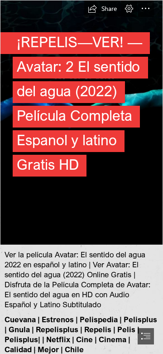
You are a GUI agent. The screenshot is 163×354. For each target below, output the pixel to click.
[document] (81, 177)
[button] (102, 8)
